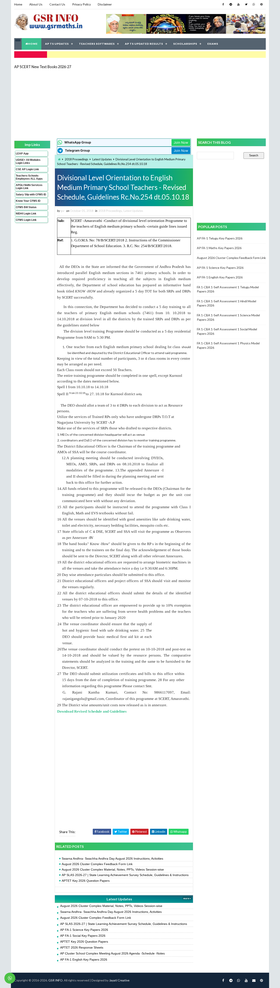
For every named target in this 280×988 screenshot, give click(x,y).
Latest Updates (102, 159)
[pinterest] (261, 4)
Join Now (181, 142)
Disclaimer (105, 4)
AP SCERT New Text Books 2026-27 (42, 67)
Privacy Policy (81, 4)
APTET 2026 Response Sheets (81, 947)
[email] (253, 980)
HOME (33, 43)
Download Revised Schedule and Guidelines (92, 711)
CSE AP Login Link (27, 169)
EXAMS (212, 43)
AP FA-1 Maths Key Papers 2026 (219, 248)
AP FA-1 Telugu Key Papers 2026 (219, 238)
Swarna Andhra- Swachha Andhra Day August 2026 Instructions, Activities (112, 858)
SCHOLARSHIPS (185, 43)
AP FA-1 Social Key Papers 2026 (82, 935)
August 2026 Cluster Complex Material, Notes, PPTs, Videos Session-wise (113, 869)
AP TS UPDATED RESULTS (144, 43)
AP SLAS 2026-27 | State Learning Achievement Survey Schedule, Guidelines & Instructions (125, 875)
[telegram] (231, 4)
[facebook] (223, 4)
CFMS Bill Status (26, 207)
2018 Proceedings (76, 159)
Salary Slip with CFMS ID (31, 194)
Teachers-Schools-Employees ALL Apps (29, 177)
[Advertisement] (140, 103)
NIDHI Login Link (26, 213)
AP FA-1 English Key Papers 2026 (83, 959)
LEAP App (22, 153)
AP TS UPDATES (57, 43)
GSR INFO (55, 980)
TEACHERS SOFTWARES (97, 43)
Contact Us (57, 4)
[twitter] (246, 4)
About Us (35, 4)
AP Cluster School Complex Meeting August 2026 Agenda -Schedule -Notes (112, 953)
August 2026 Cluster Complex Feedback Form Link (97, 864)
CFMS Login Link (26, 219)
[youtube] (238, 4)
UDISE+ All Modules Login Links (28, 161)
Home (18, 4)
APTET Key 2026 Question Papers (86, 880)
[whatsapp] (253, 4)
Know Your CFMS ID (28, 200)
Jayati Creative (119, 980)
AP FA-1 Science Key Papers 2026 (84, 929)
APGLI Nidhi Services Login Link (29, 187)
